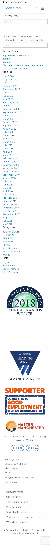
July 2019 (7, 145)
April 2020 (8, 138)
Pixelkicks (34, 533)
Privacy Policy (13, 507)
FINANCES (8, 241)
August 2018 (9, 178)
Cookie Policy (13, 496)
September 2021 (11, 112)
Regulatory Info (14, 491)
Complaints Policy (16, 512)
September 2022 (11, 89)
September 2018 (11, 175)
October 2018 (10, 171)
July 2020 (8, 132)
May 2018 (7, 188)
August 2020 (9, 129)
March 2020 (9, 142)
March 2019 (8, 155)
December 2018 (11, 165)
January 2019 (9, 162)
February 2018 (10, 198)
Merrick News (10, 248)
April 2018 (8, 191)
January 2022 (10, 105)
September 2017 (11, 214)
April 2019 (8, 152)
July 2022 (8, 92)
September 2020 (11, 125)
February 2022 (10, 102)
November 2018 (11, 168)
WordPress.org (10, 272)
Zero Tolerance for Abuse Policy (24, 517)
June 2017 (8, 221)
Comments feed (11, 269)
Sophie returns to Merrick (16, 55)
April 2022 (8, 99)
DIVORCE (7, 238)
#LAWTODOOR (11, 232)
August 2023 (9, 79)
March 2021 (8, 119)
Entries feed (9, 265)
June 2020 (8, 135)
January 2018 (9, 201)
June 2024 (8, 76)
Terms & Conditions (17, 502)
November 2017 (11, 208)
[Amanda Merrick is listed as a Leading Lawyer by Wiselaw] (25, 381)
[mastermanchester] (25, 430)
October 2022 (10, 86)
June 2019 (8, 148)
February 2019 (10, 158)
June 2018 (8, 185)
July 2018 (7, 181)
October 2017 (10, 211)
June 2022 (8, 96)
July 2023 (8, 82)
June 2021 (8, 115)
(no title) (7, 59)
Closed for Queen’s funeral (16, 68)
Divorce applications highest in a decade (23, 65)
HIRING (6, 245)
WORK (6, 255)
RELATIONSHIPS (11, 251)
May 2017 (7, 224)
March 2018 (8, 194)
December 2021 (11, 109)
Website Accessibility (17, 522)
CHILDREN (8, 235)
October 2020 (10, 122)
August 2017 (9, 217)
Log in (6, 262)
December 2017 (11, 204)
